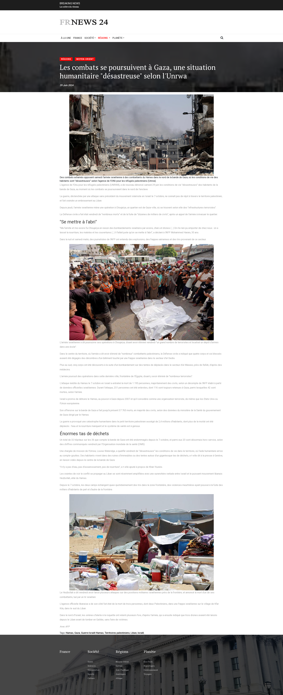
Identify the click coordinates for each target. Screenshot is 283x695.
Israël (141, 632)
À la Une (66, 38)
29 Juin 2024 (66, 85)
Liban (134, 632)
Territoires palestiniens (117, 632)
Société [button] (89, 38)
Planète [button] (117, 38)
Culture (91, 678)
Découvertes (93, 669)
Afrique (119, 678)
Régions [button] (104, 37)
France (77, 38)
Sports (91, 674)
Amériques (121, 674)
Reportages (149, 665)
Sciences (92, 665)
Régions (66, 59)
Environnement (151, 669)
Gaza (77, 632)
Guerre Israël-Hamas (92, 632)
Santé (90, 661)
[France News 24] (84, 21)
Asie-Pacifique (122, 669)
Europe (119, 665)
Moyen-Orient (85, 59)
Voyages (148, 674)
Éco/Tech (148, 661)
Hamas (69, 632)
